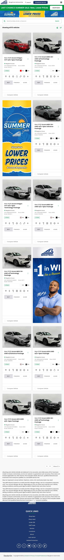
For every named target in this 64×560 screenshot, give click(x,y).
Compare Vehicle (12, 95)
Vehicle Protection (32, 540)
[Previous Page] (46, 466)
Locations (32, 531)
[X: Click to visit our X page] (24, 546)
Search (57, 21)
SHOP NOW (56, 8)
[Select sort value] (60, 27)
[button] (29, 43)
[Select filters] (57, 27)
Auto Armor (32, 537)
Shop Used (32, 519)
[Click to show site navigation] (61, 2)
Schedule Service (40, 2)
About (32, 534)
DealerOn (27, 555)
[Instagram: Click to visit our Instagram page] (39, 546)
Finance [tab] (17, 82)
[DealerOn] (8, 556)
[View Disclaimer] (27, 76)
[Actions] (27, 59)
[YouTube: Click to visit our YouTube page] (29, 546)
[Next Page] (50, 466)
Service (32, 528)
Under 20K (32, 522)
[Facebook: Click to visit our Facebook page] (18, 546)
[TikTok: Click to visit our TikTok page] (44, 546)
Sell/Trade (32, 525)
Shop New (32, 516)
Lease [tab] (25, 82)
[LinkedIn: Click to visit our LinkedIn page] (34, 546)
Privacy (33, 555)
